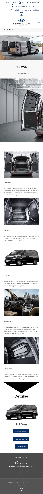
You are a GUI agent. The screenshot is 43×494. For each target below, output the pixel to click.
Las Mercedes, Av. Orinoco (24, 6)
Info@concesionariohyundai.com (28, 10)
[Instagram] (21, 15)
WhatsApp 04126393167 (31, 3)
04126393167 (24, 463)
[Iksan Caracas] (21, 22)
